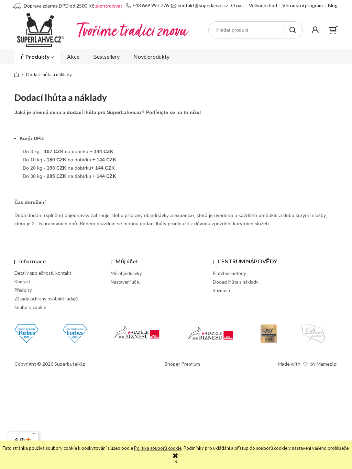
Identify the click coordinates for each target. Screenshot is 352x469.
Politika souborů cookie (158, 448)
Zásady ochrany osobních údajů (46, 298)
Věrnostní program (302, 5)
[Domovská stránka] (101, 30)
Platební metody (229, 273)
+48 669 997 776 (150, 5)
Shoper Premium (182, 364)
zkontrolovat (108, 6)
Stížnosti (221, 290)
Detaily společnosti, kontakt (42, 273)
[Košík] (333, 30)
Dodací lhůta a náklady (235, 282)
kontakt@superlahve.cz (203, 5)
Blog (333, 5)
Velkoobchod (263, 5)
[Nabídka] (35, 435)
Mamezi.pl (327, 364)
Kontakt (22, 281)
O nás (237, 5)
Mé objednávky (126, 273)
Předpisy (23, 290)
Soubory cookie (30, 307)
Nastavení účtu (126, 282)
